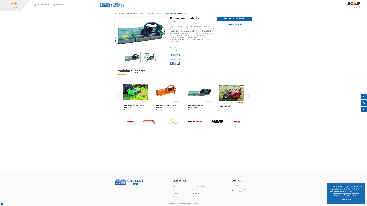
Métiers (175, 186)
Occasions (176, 197)
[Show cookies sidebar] (2, 204)
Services (175, 190)
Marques (196, 190)
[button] (175, 13)
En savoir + (337, 195)
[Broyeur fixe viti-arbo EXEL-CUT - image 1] (132, 57)
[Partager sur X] (174, 63)
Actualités (196, 193)
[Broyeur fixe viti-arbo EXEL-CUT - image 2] (150, 57)
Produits (175, 193)
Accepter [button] (347, 195)
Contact (195, 197)
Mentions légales (173, 203)
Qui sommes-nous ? (199, 186)
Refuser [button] (355, 195)
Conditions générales (185, 203)
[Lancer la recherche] (34, 5)
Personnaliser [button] (346, 199)
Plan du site (195, 203)
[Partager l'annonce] (178, 63)
